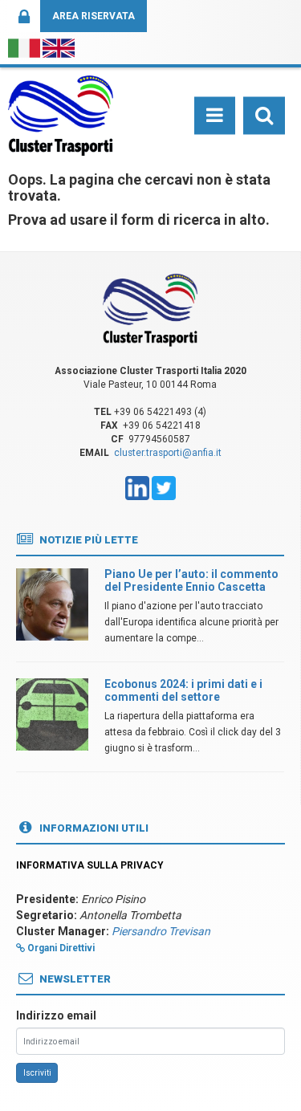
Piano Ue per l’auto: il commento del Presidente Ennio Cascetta (191, 580)
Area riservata (93, 16)
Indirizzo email (56, 1015)
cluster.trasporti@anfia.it (168, 452)
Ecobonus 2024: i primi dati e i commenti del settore (183, 690)
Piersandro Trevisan (161, 931)
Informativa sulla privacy (90, 865)
